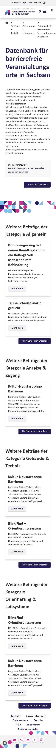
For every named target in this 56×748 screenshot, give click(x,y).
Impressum (33, 724)
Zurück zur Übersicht (37, 184)
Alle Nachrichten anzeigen (34, 341)
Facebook (35, 740)
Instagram (41, 740)
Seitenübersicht (28, 729)
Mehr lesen (18, 289)
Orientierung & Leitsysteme (28, 30)
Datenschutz (20, 720)
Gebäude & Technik (15, 30)
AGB (18, 724)
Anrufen (21, 740)
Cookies (38, 720)
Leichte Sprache (15, 3)
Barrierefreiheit (36, 716)
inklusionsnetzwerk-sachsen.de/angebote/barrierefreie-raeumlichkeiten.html (26, 168)
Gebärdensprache (34, 3)
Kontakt (15, 716)
